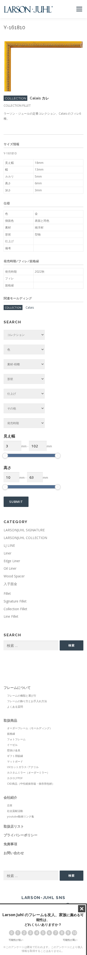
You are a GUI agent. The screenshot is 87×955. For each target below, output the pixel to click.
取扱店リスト (14, 826)
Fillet (7, 593)
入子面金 (10, 583)
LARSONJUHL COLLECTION (25, 537)
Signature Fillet (15, 601)
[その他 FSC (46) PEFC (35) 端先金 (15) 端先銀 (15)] (24, 408)
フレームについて (17, 687)
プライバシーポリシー (20, 835)
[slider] (5, 455)
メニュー (79, 9)
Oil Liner (10, 568)
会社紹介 (10, 797)
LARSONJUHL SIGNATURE (24, 530)
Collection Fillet (15, 609)
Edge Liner (12, 561)
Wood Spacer (14, 576)
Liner (7, 553)
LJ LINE (9, 545)
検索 (71, 645)
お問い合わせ (14, 853)
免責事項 (10, 844)
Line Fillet (11, 616)
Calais (30, 307)
